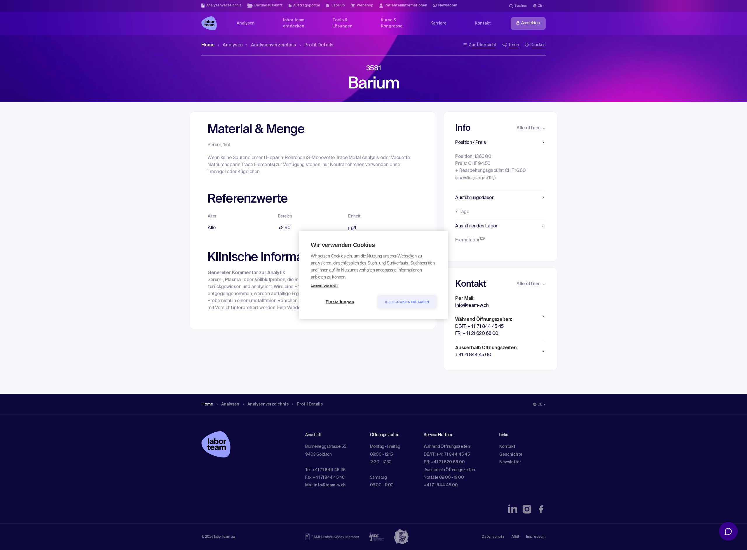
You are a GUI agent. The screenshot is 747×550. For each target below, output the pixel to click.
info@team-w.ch (330, 485)
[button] (500, 142)
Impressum (536, 537)
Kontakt (507, 447)
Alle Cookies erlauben (407, 302)
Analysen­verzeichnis (273, 45)
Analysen (233, 45)
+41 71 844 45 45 (328, 470)
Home (207, 45)
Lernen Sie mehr (324, 285)
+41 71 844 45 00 (441, 485)
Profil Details (319, 45)
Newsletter (510, 462)
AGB (515, 537)
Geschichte (510, 454)
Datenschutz (493, 537)
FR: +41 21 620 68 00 (444, 462)
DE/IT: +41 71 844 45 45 (447, 454)
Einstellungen (340, 302)
